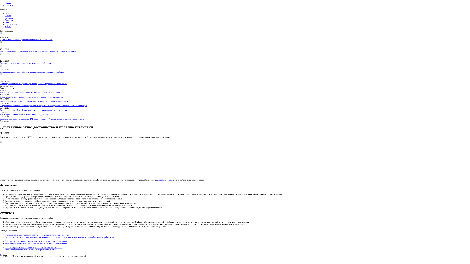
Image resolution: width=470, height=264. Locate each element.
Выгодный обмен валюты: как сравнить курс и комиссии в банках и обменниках (34, 101)
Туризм (8, 27)
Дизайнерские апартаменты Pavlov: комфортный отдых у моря (31, 250)
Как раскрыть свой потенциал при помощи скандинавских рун (26, 114)
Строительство (11, 24)
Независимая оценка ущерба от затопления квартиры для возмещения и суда (32, 97)
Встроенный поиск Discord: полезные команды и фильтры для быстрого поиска (33, 110)
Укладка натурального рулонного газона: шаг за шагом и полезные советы (36, 243)
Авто (7, 13)
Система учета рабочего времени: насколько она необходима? (26, 63)
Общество (9, 20)
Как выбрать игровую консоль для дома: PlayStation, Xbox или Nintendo (30, 92)
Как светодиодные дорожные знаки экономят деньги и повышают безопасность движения (38, 51)
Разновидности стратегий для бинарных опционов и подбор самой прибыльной (33, 84)
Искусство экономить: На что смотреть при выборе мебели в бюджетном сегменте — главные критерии (43, 106)
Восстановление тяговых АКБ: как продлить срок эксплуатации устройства (32, 72)
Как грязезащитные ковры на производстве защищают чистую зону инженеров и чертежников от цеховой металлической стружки (59, 237)
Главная (8, 3)
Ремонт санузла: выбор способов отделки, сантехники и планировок (33, 248)
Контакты (9, 5)
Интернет (9, 18)
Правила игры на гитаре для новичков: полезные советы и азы (26, 40)
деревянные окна (164, 180)
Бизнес (8, 16)
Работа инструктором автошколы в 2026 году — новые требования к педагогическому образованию (42, 119)
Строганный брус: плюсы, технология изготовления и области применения (36, 241)
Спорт (7, 22)
